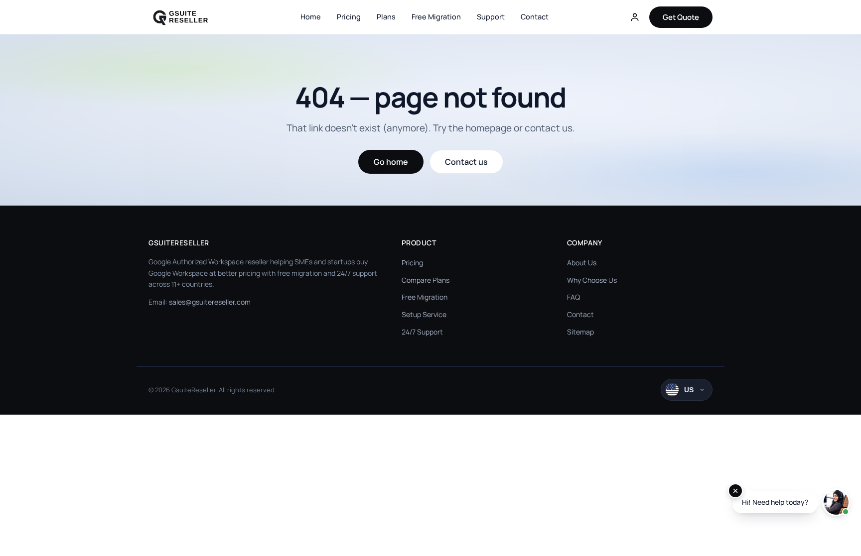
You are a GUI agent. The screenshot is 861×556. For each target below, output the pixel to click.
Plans (386, 16)
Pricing (349, 16)
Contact (535, 16)
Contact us (466, 161)
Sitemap (580, 331)
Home (310, 16)
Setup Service (424, 314)
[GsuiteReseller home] (185, 16)
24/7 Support (422, 331)
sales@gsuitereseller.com (210, 302)
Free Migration (436, 16)
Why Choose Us (592, 280)
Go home (391, 161)
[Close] (735, 490)
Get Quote (681, 17)
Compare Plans (425, 280)
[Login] (634, 16)
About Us (581, 262)
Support (491, 16)
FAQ (573, 297)
